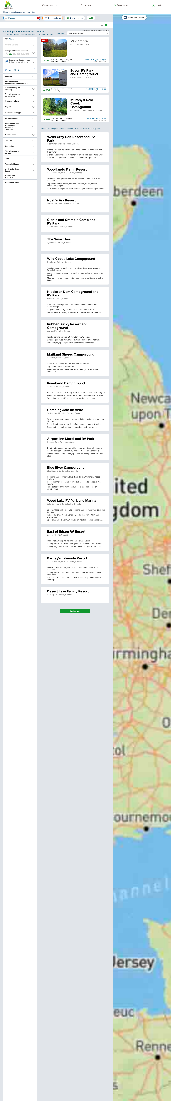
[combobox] (21, 18)
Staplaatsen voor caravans (19, 12)
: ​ (62, 33)
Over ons (85, 5)
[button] (20, 52)
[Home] (8, 5)
